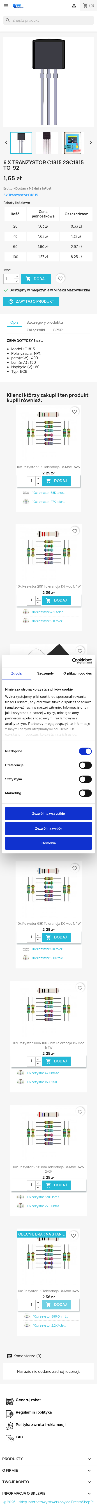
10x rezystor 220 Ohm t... (44, 1206)
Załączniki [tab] (35, 329)
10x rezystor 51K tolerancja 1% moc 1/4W (48, 467)
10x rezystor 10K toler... (48, 621)
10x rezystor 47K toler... (48, 502)
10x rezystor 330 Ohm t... (44, 1197)
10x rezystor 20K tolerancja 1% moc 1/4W (48, 586)
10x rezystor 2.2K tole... (49, 1325)
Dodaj (35, 278)
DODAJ (56, 481)
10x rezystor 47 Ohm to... (44, 1073)
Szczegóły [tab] (45, 673)
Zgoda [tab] (16, 673)
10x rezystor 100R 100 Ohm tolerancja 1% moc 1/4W (48, 1045)
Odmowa (49, 843)
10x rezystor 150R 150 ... (43, 1082)
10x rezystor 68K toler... (48, 493)
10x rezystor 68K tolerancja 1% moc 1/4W (48, 923)
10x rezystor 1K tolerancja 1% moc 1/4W (48, 1291)
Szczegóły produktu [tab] (44, 322)
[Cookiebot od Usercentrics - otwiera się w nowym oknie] (72, 661)
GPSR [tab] (58, 329)
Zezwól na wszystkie (48, 813)
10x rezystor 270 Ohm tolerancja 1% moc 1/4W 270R (48, 1169)
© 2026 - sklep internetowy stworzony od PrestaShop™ (48, 1502)
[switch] (85, 765)
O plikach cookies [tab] (77, 673)
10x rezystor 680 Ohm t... (50, 1316)
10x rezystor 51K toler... (48, 949)
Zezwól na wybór (48, 828)
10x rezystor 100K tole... (48, 958)
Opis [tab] (14, 322)
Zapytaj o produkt (31, 301)
